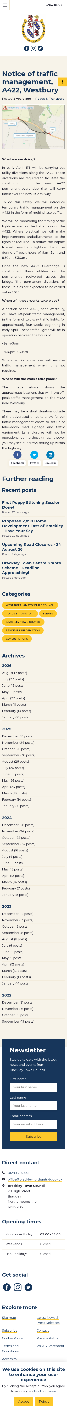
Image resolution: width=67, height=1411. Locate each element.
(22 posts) (13, 679)
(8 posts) (15, 895)
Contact (43, 1330)
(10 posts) (16, 711)
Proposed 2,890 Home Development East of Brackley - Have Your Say (32, 526)
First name (18, 1079)
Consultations (17, 638)
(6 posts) (12, 945)
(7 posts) (14, 673)
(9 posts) (12, 958)
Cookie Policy (12, 1338)
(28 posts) (18, 825)
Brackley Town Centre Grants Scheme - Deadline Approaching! (31, 568)
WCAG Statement (50, 1346)
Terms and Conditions (10, 1348)
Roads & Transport (49, 98)
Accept (23, 1401)
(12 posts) (13, 876)
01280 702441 (18, 1173)
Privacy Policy (47, 1338)
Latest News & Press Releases (48, 1320)
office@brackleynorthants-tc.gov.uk (35, 1179)
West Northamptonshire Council (30, 605)
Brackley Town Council (23, 622)
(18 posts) (13, 685)
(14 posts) (16, 800)
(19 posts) (14, 793)
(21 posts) (18, 1002)
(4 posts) (12, 857)
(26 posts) (16, 749)
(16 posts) (15, 806)
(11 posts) (12, 692)
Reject (44, 1401)
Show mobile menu (5, 5)
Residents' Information (23, 630)
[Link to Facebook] (27, 48)
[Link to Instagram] (33, 48)
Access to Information (11, 1361)
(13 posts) (17, 920)
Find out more (45, 1391)
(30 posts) (18, 755)
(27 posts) (13, 698)
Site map (9, 1318)
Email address (21, 1116)
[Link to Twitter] (40, 48)
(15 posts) (13, 774)
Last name (18, 1097)
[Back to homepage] (33, 26)
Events (48, 613)
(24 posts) (18, 743)
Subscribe (33, 1137)
